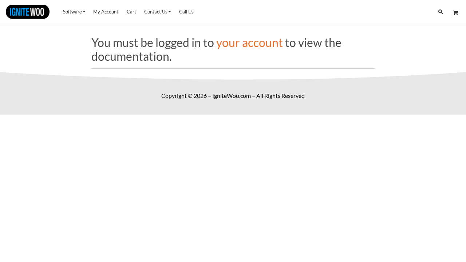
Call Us (186, 12)
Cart (131, 12)
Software (72, 12)
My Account (105, 12)
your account (249, 42)
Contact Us (155, 12)
